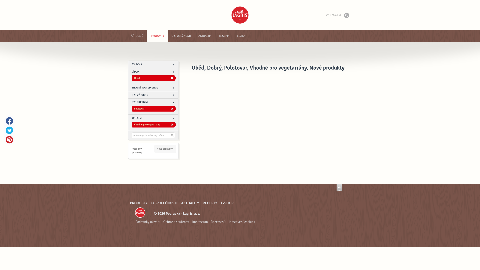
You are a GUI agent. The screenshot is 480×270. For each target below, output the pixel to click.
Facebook (9, 121)
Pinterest (9, 139)
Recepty (224, 36)
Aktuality (205, 36)
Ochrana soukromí (176, 222)
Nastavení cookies (242, 222)
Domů (139, 36)
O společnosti (181, 36)
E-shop (241, 36)
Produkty (157, 36)
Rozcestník (218, 222)
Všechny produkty (137, 150)
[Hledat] (347, 15)
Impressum (200, 222)
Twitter (9, 130)
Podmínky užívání (148, 222)
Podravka (240, 15)
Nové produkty (165, 148)
